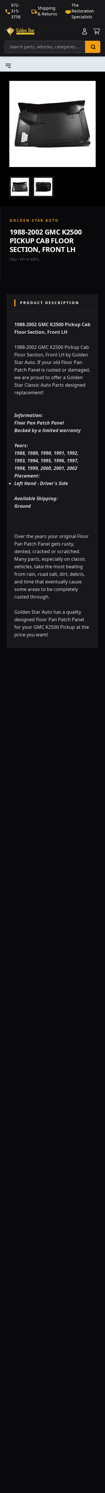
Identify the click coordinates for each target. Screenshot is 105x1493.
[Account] (84, 31)
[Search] (92, 47)
